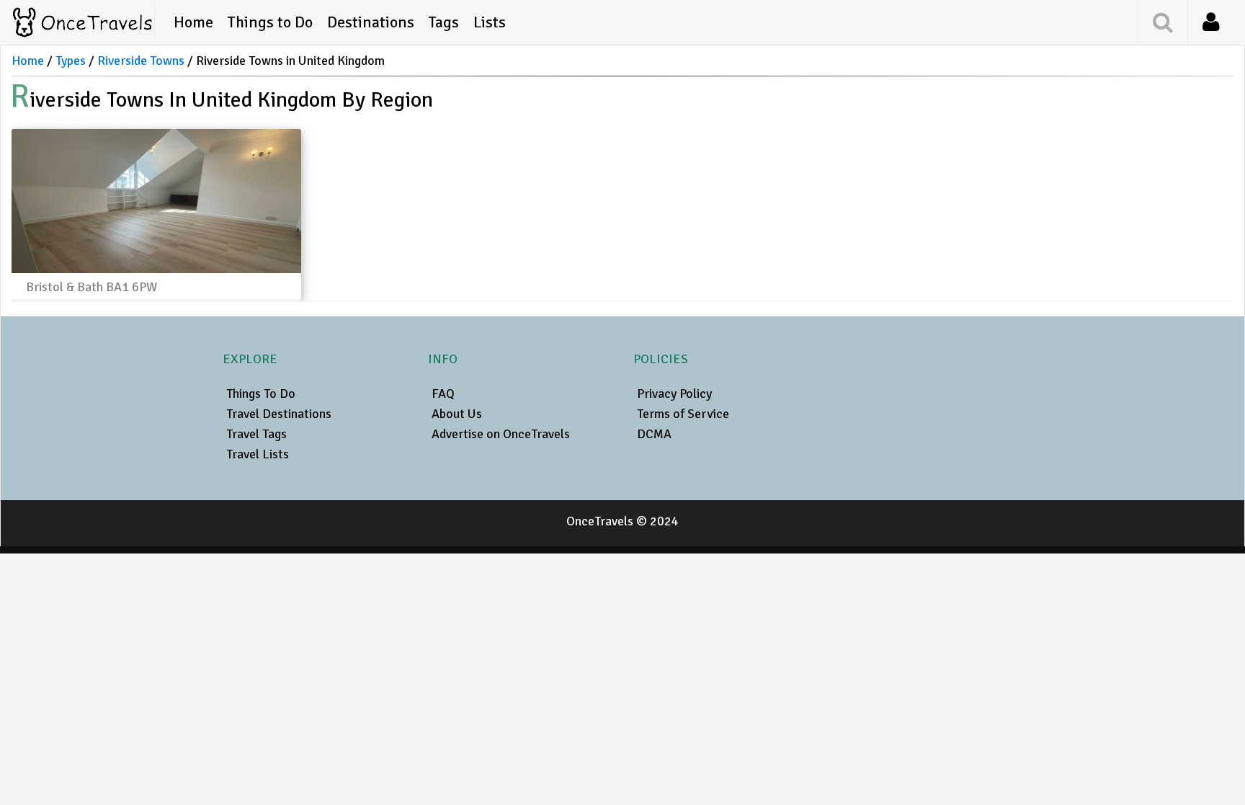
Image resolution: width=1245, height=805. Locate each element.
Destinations (370, 22)
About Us (457, 414)
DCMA (654, 434)
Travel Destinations (278, 414)
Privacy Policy (674, 393)
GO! (1121, 21)
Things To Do (260, 393)
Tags (444, 22)
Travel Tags (256, 434)
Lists (489, 22)
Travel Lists (257, 454)
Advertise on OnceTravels (501, 434)
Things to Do (270, 22)
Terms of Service (683, 414)
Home (193, 22)
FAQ (443, 393)
